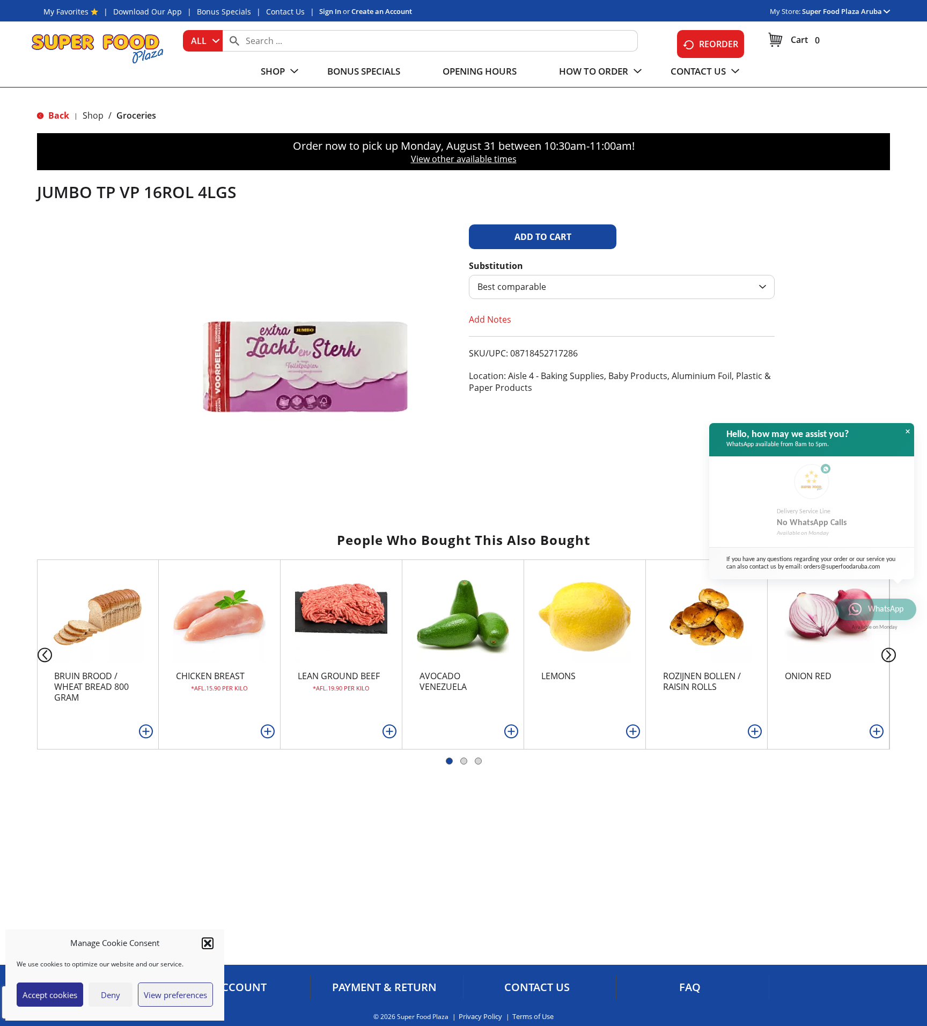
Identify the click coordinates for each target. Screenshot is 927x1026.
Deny (110, 994)
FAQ (690, 987)
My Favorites (66, 11)
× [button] (907, 431)
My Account (231, 987)
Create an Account (381, 11)
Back (57, 115)
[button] (207, 943)
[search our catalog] (234, 41)
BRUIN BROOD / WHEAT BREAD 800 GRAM (91, 686)
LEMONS (558, 676)
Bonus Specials (224, 11)
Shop (93, 115)
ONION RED (808, 676)
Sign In (330, 11)
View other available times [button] (464, 159)
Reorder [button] (718, 44)
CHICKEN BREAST (210, 676)
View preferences (175, 994)
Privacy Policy (480, 1017)
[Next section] (891, 654)
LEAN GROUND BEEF (339, 676)
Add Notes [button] (490, 319)
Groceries (136, 115)
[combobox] (203, 41)
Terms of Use (533, 1017)
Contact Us (285, 11)
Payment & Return (384, 987)
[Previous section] (36, 654)
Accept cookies (50, 994)
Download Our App (147, 11)
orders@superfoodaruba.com (842, 567)
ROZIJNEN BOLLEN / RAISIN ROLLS (702, 681)
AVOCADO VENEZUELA (443, 681)
